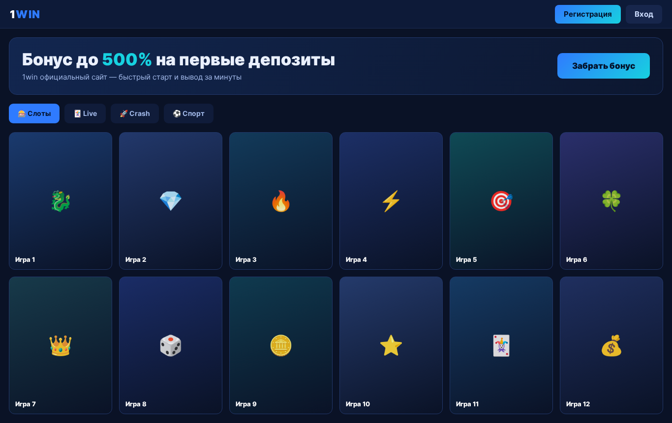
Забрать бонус (603, 66)
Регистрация (588, 14)
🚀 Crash (135, 113)
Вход (644, 14)
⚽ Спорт (189, 113)
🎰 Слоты (34, 113)
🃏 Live (85, 113)
